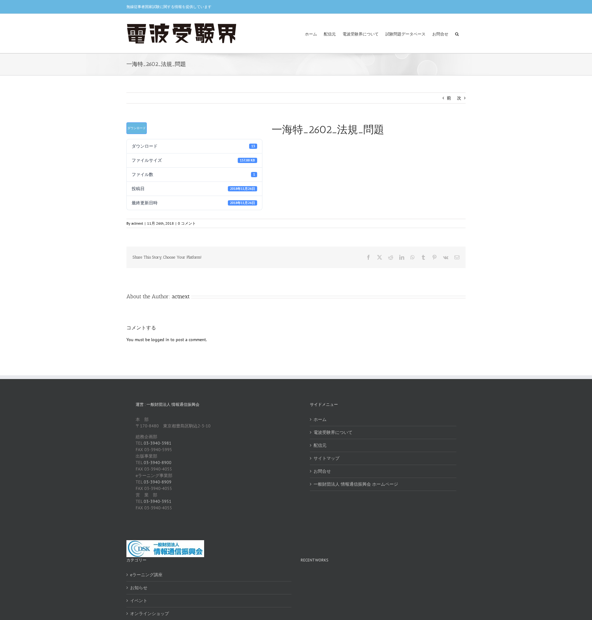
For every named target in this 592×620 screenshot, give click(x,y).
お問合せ (322, 471)
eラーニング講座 (146, 574)
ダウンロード (136, 128)
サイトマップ (326, 458)
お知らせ (138, 587)
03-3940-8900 (157, 462)
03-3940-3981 (157, 443)
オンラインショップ (149, 613)
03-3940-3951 (157, 501)
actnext (137, 223)
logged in (160, 339)
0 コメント (187, 223)
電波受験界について (333, 432)
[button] (457, 33)
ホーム (320, 419)
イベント (138, 600)
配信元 (320, 445)
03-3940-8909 (157, 482)
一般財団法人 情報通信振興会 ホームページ (356, 484)
